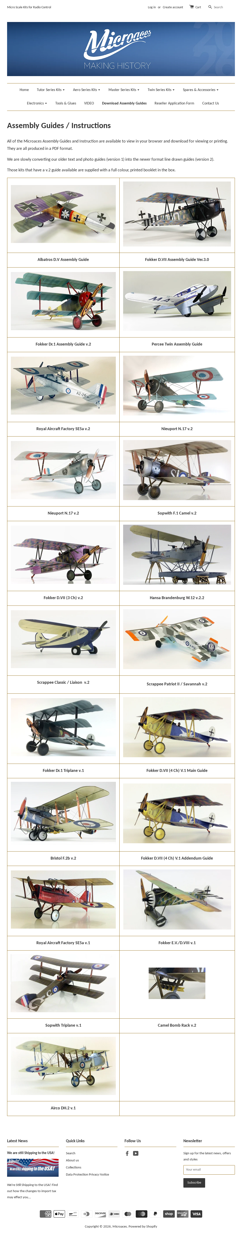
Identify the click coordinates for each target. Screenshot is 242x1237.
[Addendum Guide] (177, 842)
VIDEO (89, 103)
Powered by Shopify (143, 1226)
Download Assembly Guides (124, 103)
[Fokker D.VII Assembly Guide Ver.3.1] (177, 245)
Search (70, 1153)
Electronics (36, 103)
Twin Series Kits (160, 90)
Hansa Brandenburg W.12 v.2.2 (177, 598)
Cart (198, 7)
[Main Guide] (177, 756)
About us (72, 1160)
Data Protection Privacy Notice (87, 1174)
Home (24, 90)
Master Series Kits (122, 90)
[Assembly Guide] (63, 413)
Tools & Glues (65, 103)
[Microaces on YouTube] (135, 1154)
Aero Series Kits (85, 90)
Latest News (17, 1141)
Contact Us (210, 103)
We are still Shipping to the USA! (31, 1153)
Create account (173, 7)
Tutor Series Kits (49, 90)
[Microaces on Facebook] (127, 1154)
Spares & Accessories (199, 90)
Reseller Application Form (174, 103)
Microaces (119, 1226)
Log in (152, 7)
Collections (73, 1167)
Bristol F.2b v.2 (63, 858)
